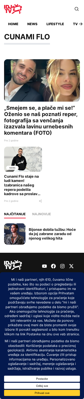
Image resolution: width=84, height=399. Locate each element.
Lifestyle (55, 24)
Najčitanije (15, 214)
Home (13, 24)
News (32, 24)
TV (75, 24)
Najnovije (41, 214)
